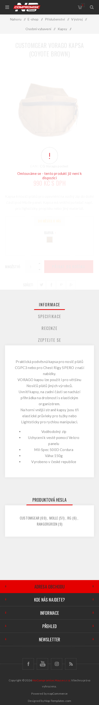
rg (69, 517)
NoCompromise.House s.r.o (51, 680)
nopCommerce (57, 693)
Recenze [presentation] (49, 328)
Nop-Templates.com (57, 701)
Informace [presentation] (49, 305)
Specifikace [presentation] (49, 316)
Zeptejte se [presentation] (49, 340)
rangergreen (47, 524)
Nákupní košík (82, 5)
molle (53, 517)
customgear (29, 517)
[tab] (49, 304)
